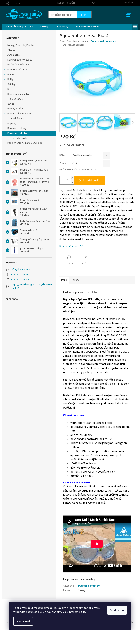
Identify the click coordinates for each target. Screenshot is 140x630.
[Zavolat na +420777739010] (11, 2)
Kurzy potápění (66, 3)
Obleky (11, 50)
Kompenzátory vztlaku (19, 60)
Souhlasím (117, 610)
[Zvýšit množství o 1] (72, 178)
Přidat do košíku (92, 180)
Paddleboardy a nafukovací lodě (24, 143)
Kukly (10, 79)
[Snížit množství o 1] (72, 182)
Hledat (84, 14)
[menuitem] (19, 27)
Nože (10, 89)
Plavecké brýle (19, 138)
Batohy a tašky (15, 109)
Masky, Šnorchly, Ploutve (21, 45)
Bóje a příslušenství (18, 94)
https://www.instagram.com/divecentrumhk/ (31, 286)
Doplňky (11, 123)
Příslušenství (18, 118)
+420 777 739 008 (20, 279)
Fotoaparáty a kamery (19, 113)
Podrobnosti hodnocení (103, 41)
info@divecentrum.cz (22, 269)
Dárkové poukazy (16, 128)
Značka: (73, 45)
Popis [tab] (64, 280)
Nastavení (23, 621)
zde (83, 612)
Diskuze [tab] (75, 280)
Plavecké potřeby (17, 133)
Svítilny (11, 84)
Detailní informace (69, 246)
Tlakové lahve (15, 99)
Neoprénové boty (17, 69)
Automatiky (13, 55)
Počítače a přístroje (18, 65)
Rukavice (12, 74)
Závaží (11, 104)
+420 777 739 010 (20, 274)
